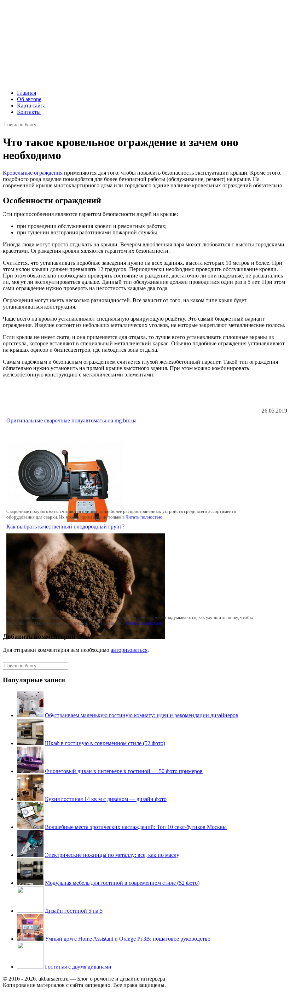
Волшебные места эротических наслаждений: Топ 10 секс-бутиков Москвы (136, 827)
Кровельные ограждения (33, 173)
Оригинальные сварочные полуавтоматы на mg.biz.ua (71, 420)
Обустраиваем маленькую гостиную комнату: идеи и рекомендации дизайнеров (141, 715)
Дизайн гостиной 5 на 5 (74, 911)
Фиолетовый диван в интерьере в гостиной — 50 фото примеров (124, 771)
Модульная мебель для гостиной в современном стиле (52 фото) (122, 883)
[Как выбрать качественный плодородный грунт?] (85, 637)
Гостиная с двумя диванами (78, 967)
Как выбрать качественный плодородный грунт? (65, 527)
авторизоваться (129, 650)
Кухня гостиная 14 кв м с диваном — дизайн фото (106, 799)
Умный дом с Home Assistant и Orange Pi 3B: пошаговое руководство (127, 939)
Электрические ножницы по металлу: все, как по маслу (112, 855)
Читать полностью (144, 517)
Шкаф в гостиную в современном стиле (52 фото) (105, 743)
